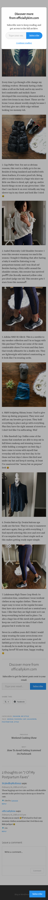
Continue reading (24, 43)
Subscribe (34, 35)
